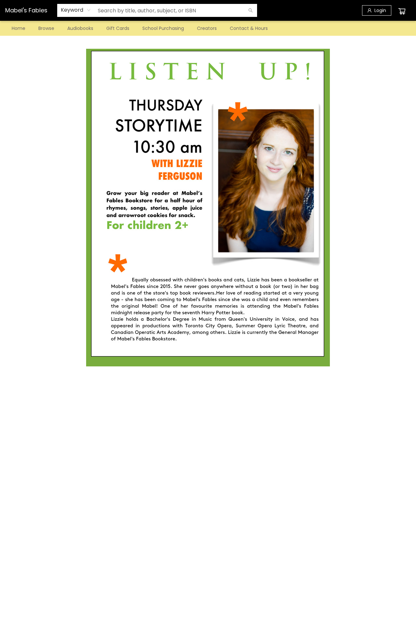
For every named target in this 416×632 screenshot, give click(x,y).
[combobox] (76, 10)
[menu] (208, 28)
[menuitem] (18, 28)
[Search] (250, 10)
